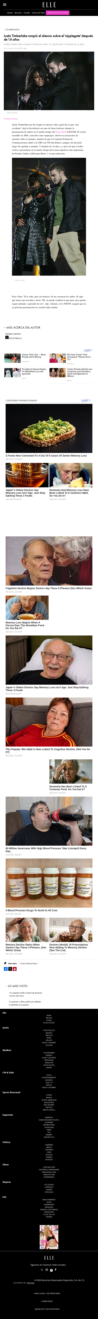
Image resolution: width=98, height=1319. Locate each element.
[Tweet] (10, 969)
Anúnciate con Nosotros (47, 1309)
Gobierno (49, 1145)
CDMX (49, 1152)
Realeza (49, 1033)
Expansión (8, 1114)
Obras (49, 1130)
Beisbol (49, 1098)
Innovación (49, 1212)
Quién (6, 1027)
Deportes (49, 1080)
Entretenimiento (49, 1077)
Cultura (49, 1045)
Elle (4, 1012)
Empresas (49, 1117)
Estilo (49, 1075)
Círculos (49, 1035)
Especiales (49, 1192)
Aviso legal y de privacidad (47, 1293)
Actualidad (49, 1185)
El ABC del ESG (49, 1214)
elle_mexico (48, 1269)
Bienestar (49, 1063)
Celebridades (12, 30)
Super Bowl (61, 131)
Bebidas (49, 1055)
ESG (49, 1132)
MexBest (7, 1050)
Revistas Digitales (58, 13)
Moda (10, 13)
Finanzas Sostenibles (49, 1209)
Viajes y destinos (49, 1058)
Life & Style (8, 1072)
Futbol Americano (49, 1100)
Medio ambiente (49, 1200)
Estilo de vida (38, 13)
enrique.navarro (13, 333)
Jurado (49, 1067)
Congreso (49, 1150)
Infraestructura (49, 1172)
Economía (49, 1122)
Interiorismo (49, 1177)
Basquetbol (49, 1102)
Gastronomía (49, 1053)
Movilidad (49, 1207)
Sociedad (49, 1160)
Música (49, 1085)
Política (6, 1142)
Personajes (49, 1060)
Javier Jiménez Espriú (29, 963)
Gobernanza (49, 1204)
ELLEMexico (42, 1270)
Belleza (18, 13)
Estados (49, 1155)
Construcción (49, 1167)
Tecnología (49, 1127)
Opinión (49, 1157)
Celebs (27, 13)
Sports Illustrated (11, 1092)
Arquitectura (49, 1175)
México (49, 1147)
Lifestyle (49, 1107)
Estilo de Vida (49, 1065)
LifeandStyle (49, 1137)
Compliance (47, 1301)
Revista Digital (49, 1110)
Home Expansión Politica (49, 1120)
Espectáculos (49, 1030)
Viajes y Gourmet (49, 1043)
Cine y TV (49, 1082)
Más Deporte (49, 1105)
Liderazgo (49, 1187)
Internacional (49, 1125)
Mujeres (49, 1135)
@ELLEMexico (15, 337)
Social (49, 1202)
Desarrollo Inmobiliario (49, 1170)
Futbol (49, 1095)
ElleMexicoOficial (57, 1269)
